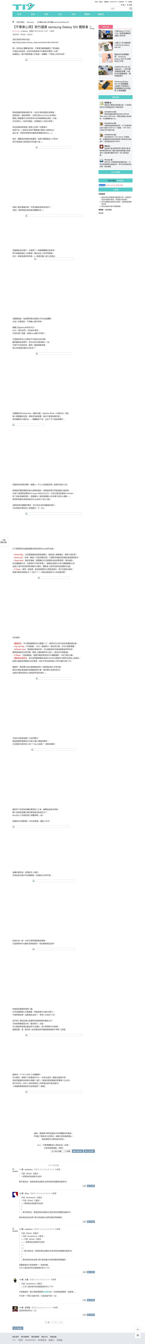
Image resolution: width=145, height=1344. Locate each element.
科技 (74, 14)
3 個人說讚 (57, 1151)
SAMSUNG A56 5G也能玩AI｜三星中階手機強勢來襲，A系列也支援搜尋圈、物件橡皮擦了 (122, 71)
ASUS (113, 185)
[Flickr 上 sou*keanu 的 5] (40, 846)
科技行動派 (20, 22)
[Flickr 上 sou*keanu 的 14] (53, 1052)
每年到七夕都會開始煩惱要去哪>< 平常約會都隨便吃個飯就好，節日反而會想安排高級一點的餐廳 (115, 164)
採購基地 (106, 2)
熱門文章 (106, 27)
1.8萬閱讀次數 (3, 541)
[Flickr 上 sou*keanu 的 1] (53, 230)
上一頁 (47, 1322)
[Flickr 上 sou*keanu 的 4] (53, 286)
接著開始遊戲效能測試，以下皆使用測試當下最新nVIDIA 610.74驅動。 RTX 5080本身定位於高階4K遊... (115, 127)
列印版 (16, 34)
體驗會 (87, 14)
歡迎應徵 (108, 209)
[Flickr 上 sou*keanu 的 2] (53, 174)
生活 (60, 14)
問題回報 (53, 1337)
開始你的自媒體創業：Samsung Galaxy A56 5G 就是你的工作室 (122, 57)
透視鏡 (130, 2)
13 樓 (21, 1229)
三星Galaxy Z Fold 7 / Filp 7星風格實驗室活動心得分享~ (122, 33)
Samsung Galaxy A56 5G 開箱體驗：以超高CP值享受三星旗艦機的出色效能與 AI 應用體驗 (122, 86)
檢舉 (52, 31)
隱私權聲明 (35, 1337)
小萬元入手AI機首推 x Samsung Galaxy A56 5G (122, 45)
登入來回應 (18, 1328)
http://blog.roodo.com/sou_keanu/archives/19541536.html (35, 42)
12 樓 (21, 1193)
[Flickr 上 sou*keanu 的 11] (53, 528)
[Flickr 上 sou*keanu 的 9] (53, 1110)
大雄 (26, 1279)
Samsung (30, 22)
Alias (27, 1193)
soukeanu (24, 31)
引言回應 (90, 1151)
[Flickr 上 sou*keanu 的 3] (53, 83)
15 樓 (21, 1307)
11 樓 (21, 1169)
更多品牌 (119, 185)
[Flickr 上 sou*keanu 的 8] (53, 705)
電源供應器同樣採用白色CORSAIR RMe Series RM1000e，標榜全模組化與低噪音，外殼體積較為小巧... (115, 116)
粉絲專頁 (46, 1291)
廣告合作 (44, 1337)
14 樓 (21, 1279)
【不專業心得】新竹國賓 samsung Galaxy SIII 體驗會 (50, 27)
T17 (23, 6)
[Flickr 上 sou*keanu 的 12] (53, 605)
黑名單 (101, 213)
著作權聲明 (25, 1337)
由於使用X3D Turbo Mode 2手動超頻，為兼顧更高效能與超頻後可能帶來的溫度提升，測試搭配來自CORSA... (115, 139)
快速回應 (78, 1151)
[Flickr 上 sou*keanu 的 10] (53, 380)
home (138, 1335)
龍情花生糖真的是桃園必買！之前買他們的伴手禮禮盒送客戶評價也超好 (115, 106)
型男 (46, 14)
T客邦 (96, 2)
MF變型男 (121, 2)
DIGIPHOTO (113, 2)
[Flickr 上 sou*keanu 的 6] (53, 908)
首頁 (19, 14)
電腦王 (101, 2)
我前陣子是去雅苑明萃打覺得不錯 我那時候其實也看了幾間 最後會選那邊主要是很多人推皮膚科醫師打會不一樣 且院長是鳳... (115, 151)
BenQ (108, 185)
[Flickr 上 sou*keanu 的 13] (53, 976)
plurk (30, 34)
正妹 (33, 14)
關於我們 (15, 1337)
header (138, 1330)
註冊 (130, 5)
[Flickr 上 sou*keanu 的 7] (53, 776)
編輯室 (101, 14)
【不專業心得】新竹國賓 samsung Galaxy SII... (53, 22)
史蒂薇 (27, 1307)
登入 (124, 5)
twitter (24, 34)
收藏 (68, 1151)
